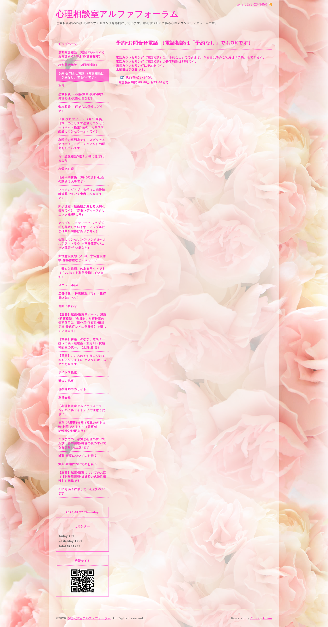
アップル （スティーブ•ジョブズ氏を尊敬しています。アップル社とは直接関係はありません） (81, 227)
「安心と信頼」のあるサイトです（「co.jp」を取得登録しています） (81, 272)
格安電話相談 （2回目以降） (78, 65)
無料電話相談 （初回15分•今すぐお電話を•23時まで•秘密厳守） (81, 54)
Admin (267, 618)
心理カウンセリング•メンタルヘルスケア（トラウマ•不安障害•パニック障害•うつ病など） (82, 243)
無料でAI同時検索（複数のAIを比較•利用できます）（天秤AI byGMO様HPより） (82, 426)
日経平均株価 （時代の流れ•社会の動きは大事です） (81, 179)
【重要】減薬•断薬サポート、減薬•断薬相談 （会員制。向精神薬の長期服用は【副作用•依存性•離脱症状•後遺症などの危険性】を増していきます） (82, 322)
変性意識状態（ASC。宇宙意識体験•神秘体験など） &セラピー (82, 258)
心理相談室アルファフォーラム (117, 13)
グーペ (255, 618)
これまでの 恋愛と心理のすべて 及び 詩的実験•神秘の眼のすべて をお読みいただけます (83, 443)
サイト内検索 (67, 372)
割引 (61, 85)
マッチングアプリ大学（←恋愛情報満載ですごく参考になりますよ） (81, 194)
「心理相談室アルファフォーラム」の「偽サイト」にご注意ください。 (81, 410)
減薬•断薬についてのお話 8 (77, 464)
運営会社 (64, 397)
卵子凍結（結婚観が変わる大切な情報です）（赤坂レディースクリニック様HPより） (81, 210)
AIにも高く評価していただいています (81, 491)
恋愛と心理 (66, 169)
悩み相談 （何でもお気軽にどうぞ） (80, 108)
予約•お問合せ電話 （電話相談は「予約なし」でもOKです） (81, 75)
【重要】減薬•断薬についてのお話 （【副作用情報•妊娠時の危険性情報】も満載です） (82, 476)
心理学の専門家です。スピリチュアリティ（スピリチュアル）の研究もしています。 (81, 144)
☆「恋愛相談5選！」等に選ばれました (81, 158)
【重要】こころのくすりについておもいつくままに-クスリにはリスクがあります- (82, 360)
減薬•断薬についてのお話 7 (77, 455)
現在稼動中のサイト (72, 389)
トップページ (67, 44)
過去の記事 (66, 380)
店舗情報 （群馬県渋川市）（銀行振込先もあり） (82, 295)
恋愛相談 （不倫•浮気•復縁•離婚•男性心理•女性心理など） (81, 96)
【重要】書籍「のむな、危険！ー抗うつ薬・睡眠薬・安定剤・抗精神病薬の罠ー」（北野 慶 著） (81, 343)
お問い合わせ (67, 306)
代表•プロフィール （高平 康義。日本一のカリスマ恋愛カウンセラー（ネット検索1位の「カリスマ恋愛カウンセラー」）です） (81, 125)
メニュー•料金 (68, 285)
